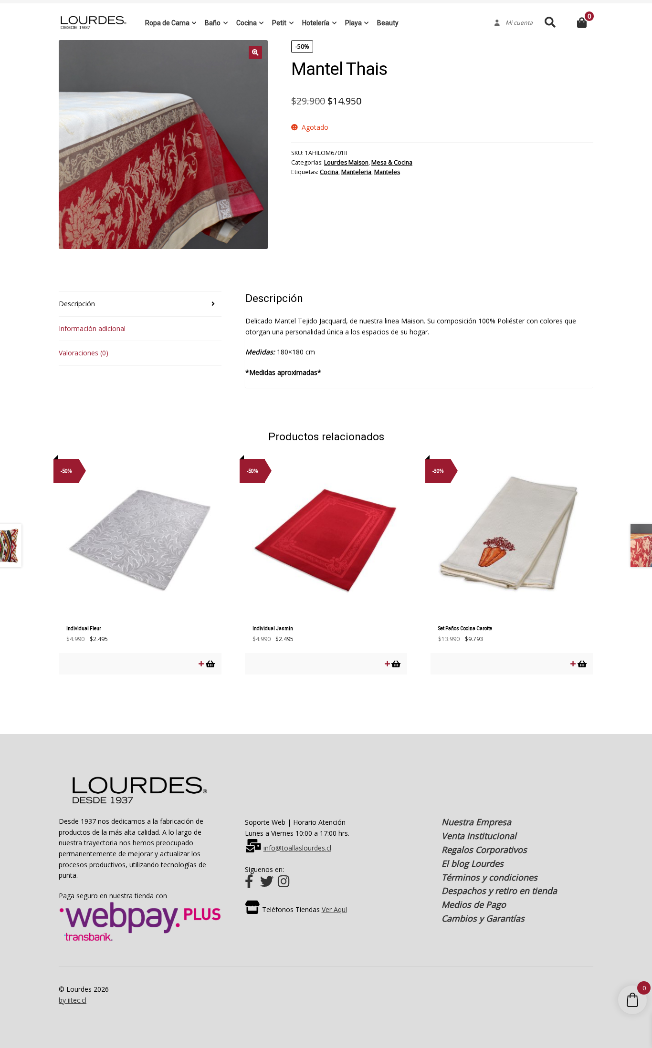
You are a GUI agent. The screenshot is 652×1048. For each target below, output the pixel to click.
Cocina (246, 23)
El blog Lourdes (473, 863)
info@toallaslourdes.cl (297, 847)
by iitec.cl (72, 1000)
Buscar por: (549, 22)
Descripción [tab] (77, 303)
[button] (255, 52)
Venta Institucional (479, 835)
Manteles (387, 172)
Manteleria (356, 172)
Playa (353, 23)
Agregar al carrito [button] (210, 664)
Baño (213, 23)
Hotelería (315, 23)
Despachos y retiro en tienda (499, 890)
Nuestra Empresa (476, 822)
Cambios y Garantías (483, 918)
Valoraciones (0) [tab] (83, 352)
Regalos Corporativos (484, 849)
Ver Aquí (334, 909)
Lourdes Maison (346, 162)
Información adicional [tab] (92, 328)
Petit (279, 23)
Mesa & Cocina (391, 162)
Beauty (388, 23)
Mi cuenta (516, 23)
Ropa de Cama (167, 23)
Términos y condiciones (489, 877)
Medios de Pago (474, 904)
